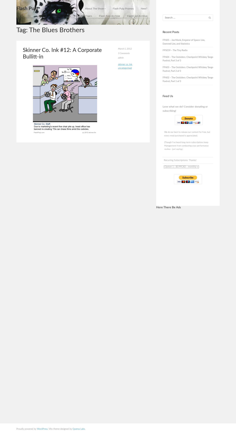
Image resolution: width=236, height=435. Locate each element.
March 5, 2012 (125, 49)
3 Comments (124, 53)
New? (144, 8)
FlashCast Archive (137, 16)
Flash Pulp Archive (109, 16)
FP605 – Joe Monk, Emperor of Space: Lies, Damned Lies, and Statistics (184, 42)
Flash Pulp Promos (123, 8)
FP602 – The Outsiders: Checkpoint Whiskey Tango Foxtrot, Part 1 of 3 (188, 80)
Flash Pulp (27, 8)
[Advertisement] (188, 260)
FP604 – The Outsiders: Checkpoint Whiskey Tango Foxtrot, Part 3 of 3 (188, 59)
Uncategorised (125, 68)
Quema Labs (79, 429)
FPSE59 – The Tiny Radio (175, 50)
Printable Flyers (83, 16)
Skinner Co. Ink (125, 64)
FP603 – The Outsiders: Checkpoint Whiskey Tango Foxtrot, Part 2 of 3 (188, 69)
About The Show (94, 8)
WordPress (42, 429)
